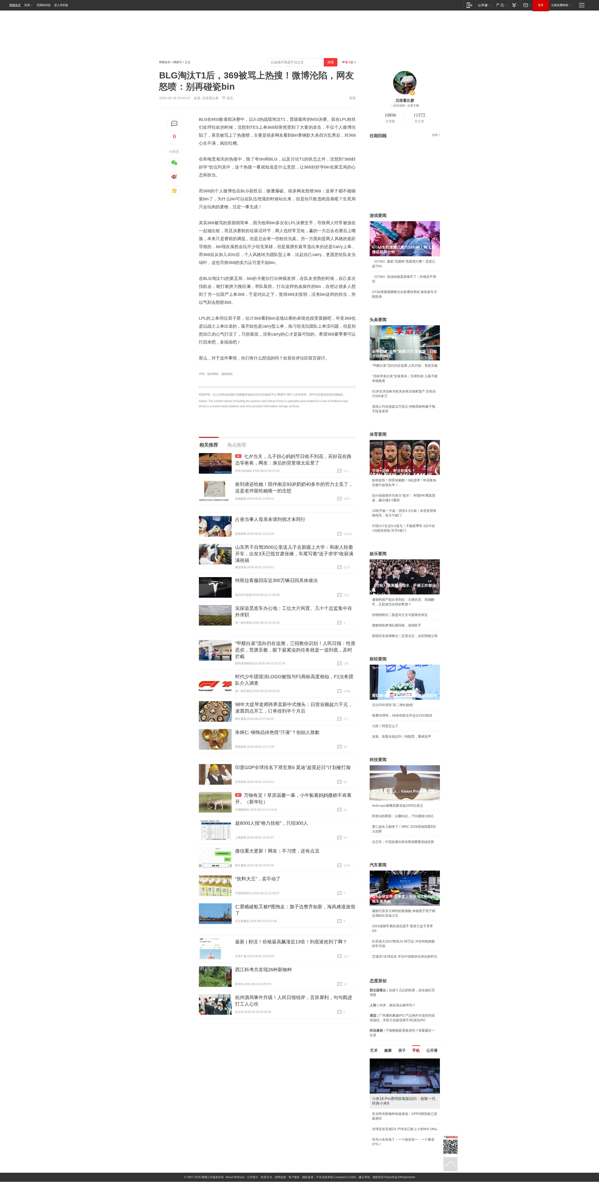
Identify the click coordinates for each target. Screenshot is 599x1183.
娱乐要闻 (378, 553)
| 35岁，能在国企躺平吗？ (393, 1005)
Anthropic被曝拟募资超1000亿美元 (397, 805)
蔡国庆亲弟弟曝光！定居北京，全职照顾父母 (405, 636)
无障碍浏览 (44, 5)
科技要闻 (378, 759)
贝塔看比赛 (210, 98)
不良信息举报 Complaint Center (336, 1177)
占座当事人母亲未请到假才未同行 (270, 519)
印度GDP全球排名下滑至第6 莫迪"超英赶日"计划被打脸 (293, 767)
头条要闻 (378, 319)
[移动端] (469, 5)
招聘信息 (280, 1177)
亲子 (402, 1050)
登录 (541, 5)
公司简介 (252, 1177)
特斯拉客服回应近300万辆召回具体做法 (276, 580)
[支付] (515, 5)
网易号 (177, 62)
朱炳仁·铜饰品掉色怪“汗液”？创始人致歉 (277, 732)
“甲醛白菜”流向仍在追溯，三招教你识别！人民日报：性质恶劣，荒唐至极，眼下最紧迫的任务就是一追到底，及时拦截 (295, 650)
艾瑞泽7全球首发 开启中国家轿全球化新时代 (404, 956)
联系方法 (266, 1177)
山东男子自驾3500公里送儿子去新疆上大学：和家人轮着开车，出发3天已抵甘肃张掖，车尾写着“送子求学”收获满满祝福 (294, 554)
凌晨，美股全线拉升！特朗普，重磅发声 (401, 736)
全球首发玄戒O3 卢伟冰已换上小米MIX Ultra (404, 1129)
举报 (352, 98)
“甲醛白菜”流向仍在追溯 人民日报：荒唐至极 (405, 365)
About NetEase (235, 1177)
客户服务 (294, 1177)
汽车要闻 (378, 865)
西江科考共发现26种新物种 (263, 969)
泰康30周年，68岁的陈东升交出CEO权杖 (402, 715)
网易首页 (15, 5)
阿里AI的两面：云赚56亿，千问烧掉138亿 (403, 816)
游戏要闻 (378, 215)
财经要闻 (378, 659)
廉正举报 (364, 1177)
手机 (416, 1050)
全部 (435, 135)
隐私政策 (308, 1177)
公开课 (432, 1050)
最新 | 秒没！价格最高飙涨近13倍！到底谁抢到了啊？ (291, 941)
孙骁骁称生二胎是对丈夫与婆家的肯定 (400, 615)
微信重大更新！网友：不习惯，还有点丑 (277, 850)
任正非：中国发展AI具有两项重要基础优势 (403, 842)
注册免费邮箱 (559, 5)
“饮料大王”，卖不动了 (258, 878)
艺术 (374, 1050)
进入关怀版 (61, 5)
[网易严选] (500, 5)
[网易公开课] (484, 5)
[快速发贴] (174, 123)
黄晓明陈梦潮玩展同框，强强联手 (396, 625)
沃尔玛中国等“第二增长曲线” (393, 705)
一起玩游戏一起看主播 (405, 105)
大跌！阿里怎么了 (385, 726)
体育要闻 (378, 434)
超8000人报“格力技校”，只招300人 (271, 823)
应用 (27, 5)
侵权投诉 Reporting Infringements (394, 1177)
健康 (388, 1050)
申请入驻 (347, 62)
